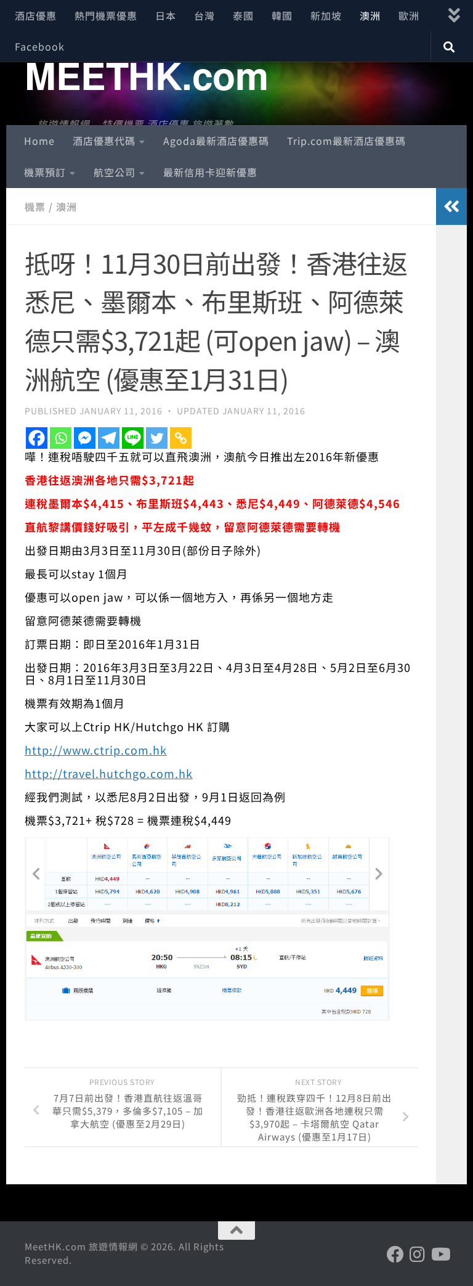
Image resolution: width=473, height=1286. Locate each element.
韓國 (282, 15)
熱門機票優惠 (106, 15)
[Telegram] (108, 438)
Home (39, 140)
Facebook (40, 46)
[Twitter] (157, 438)
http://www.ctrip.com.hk (96, 750)
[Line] (133, 438)
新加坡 (326, 15)
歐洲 (408, 15)
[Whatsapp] (60, 438)
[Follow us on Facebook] (395, 1254)
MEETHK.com (146, 74)
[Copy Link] (181, 438)
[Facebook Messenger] (84, 438)
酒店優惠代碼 (104, 140)
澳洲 (370, 15)
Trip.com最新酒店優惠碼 (346, 140)
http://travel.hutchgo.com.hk (109, 773)
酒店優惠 (36, 15)
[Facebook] (36, 438)
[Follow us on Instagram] (417, 1254)
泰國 (243, 15)
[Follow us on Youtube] (439, 1254)
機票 (35, 206)
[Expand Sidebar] (451, 206)
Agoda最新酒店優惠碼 (216, 140)
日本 (165, 15)
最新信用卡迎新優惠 (210, 172)
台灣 (204, 15)
